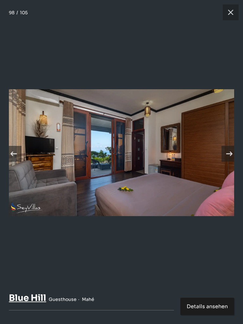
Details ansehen (207, 306)
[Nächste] (229, 154)
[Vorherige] (14, 154)
